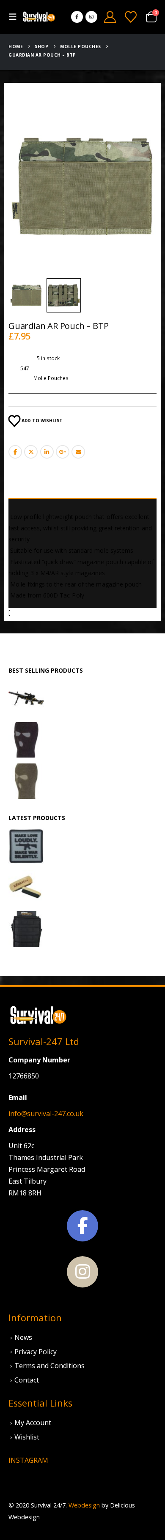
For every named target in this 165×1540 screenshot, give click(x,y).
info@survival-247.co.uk (45, 1113)
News (23, 1337)
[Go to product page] (26, 698)
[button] (15, 17)
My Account (32, 1422)
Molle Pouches (51, 378)
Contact (26, 1380)
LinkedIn (47, 452)
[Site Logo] (39, 17)
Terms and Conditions (49, 1365)
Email (78, 452)
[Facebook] (77, 17)
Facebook (15, 452)
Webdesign (84, 1505)
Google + (62, 452)
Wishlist (26, 1437)
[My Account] (110, 17)
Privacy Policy (35, 1351)
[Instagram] (91, 17)
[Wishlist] (131, 17)
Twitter (31, 452)
